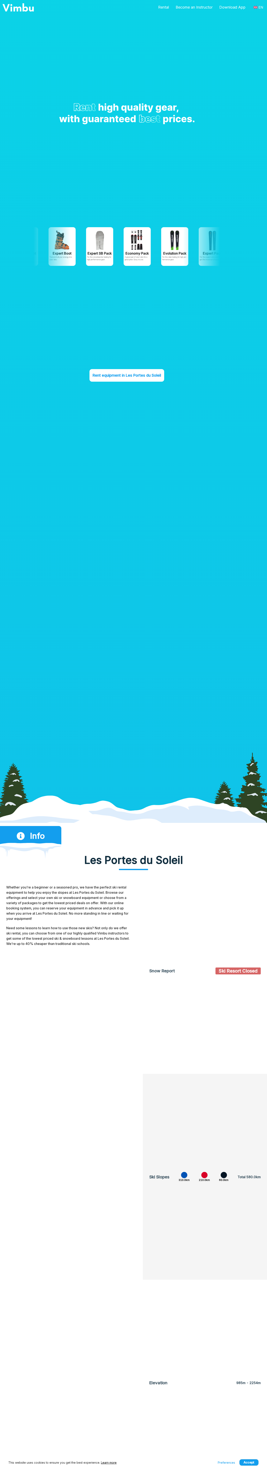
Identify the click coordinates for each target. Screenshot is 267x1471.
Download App (232, 7)
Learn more (109, 1462)
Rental (163, 7)
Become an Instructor (194, 7)
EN (260, 7)
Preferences (226, 1462)
